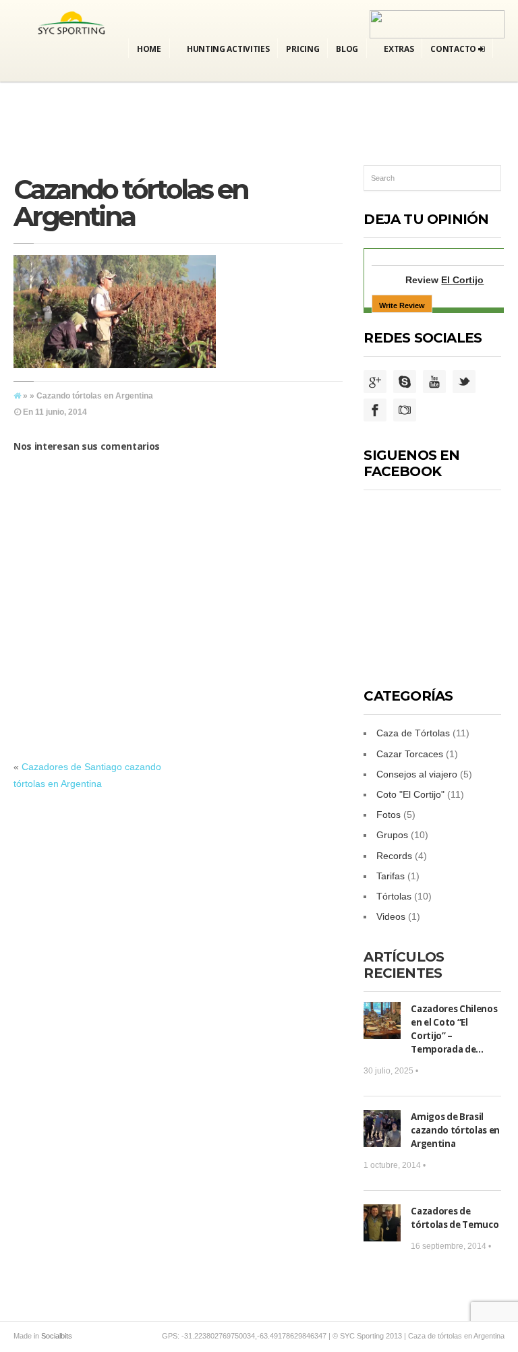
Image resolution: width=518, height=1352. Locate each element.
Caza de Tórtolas (413, 733)
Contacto (454, 49)
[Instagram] (404, 411)
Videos (390, 916)
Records (394, 855)
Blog (347, 49)
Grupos (392, 834)
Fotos (388, 814)
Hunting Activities (228, 49)
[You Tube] (434, 382)
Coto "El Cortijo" (410, 794)
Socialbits (56, 1336)
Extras (398, 49)
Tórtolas (393, 896)
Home (149, 49)
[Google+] (375, 382)
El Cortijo (462, 279)
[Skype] (404, 382)
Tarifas (390, 876)
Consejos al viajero (416, 774)
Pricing (302, 49)
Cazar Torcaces (409, 753)
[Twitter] (464, 382)
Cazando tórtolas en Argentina (130, 203)
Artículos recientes (404, 965)
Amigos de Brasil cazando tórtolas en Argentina (455, 1130)
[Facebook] (375, 411)
